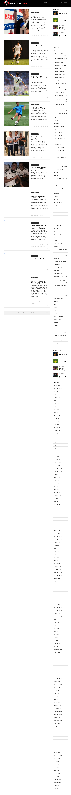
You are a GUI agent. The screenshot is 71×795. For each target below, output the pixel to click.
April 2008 (56, 770)
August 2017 (57, 510)
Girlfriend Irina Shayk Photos (62, 179)
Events (55, 141)
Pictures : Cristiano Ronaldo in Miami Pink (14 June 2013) (39, 108)
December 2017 (58, 501)
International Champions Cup (61, 189)
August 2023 (57, 400)
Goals (55, 182)
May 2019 (56, 453)
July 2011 (56, 655)
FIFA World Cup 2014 (59, 162)
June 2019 (56, 450)
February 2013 (57, 601)
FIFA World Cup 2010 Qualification (62, 154)
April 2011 (56, 664)
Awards (56, 44)
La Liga (56, 199)
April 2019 (56, 456)
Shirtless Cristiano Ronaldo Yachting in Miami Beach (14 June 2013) (38, 138)
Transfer (56, 325)
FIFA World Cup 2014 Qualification (62, 166)
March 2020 (57, 427)
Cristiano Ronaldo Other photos (61, 105)
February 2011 (57, 669)
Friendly (33, 215)
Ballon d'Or (56, 47)
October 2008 (57, 752)
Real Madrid (57, 270)
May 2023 (56, 409)
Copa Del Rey (57, 68)
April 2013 (56, 595)
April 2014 (56, 560)
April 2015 (56, 524)
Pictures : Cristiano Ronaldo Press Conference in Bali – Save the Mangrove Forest (38, 16)
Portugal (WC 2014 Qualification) (62, 250)
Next (47, 312)
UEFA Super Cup (58, 340)
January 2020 (57, 433)
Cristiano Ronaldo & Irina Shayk (38, 97)
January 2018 (57, 498)
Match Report (57, 219)
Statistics (56, 322)
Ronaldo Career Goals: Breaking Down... (62, 21)
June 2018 (56, 483)
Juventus (56, 196)
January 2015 (57, 533)
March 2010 (57, 702)
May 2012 (56, 628)
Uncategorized (57, 343)
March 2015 (57, 527)
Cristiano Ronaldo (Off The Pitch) (39, 35)
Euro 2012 (56, 129)
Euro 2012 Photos (58, 132)
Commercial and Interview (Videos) (39, 265)
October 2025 (57, 385)
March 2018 (57, 492)
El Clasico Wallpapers (59, 126)
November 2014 (58, 539)
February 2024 (57, 394)
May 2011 (56, 661)
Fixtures (56, 172)
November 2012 (58, 610)
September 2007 (58, 788)
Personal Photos (58, 234)
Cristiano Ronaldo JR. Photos (38, 244)
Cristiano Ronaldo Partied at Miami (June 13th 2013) (38, 168)
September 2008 (58, 755)
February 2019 (57, 462)
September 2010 (58, 684)
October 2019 (57, 439)
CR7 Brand (56, 80)
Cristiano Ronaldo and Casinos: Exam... (63, 15)
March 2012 (57, 634)
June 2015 (56, 519)
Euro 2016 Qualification (59, 138)
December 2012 (58, 607)
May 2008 (56, 767)
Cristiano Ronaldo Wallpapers (63, 114)
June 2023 (56, 406)
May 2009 (56, 732)
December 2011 (58, 643)
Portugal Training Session (60, 261)
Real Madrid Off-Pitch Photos (62, 281)
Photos (55, 240)
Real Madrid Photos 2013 (60, 288)
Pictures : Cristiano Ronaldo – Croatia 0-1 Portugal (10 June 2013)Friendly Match (39, 196)
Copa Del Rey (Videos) (59, 71)
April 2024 (56, 391)
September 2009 (58, 720)
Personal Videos (58, 237)
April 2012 (56, 631)
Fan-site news (57, 144)
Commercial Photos (58, 62)
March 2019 (57, 459)
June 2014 (56, 554)
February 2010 (57, 705)
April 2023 (56, 412)
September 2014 (58, 545)
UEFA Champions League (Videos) (61, 336)
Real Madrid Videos (58, 298)
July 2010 (56, 690)
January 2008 (57, 776)
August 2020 (57, 415)
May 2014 (56, 557)
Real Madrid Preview (59, 291)
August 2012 (57, 619)
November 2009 (58, 714)
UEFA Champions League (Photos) (61, 332)
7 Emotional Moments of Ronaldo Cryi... (62, 28)
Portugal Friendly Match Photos (61, 254)
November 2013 (58, 575)
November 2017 (58, 504)
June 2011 (56, 658)
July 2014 (56, 551)
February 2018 (57, 495)
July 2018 (56, 480)
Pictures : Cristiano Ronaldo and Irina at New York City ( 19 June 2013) (39, 78)
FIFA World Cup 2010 (59, 150)
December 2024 (58, 388)
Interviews (56, 193)
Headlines (56, 185)
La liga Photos (57, 205)
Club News (56, 50)
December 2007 (58, 779)
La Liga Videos (57, 208)
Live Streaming (57, 211)
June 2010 (56, 693)
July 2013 (56, 587)
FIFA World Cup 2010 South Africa (60, 158)
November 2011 (58, 646)
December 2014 (58, 536)
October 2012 (57, 613)
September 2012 (58, 616)
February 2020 (57, 430)
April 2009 (56, 735)
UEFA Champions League (60, 328)
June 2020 (56, 421)
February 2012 (57, 637)
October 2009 (57, 717)
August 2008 (57, 758)
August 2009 (57, 723)
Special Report (34, 301)
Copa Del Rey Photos (59, 77)
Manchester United (58, 217)
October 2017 (57, 507)
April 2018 (56, 489)
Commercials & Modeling (60, 65)
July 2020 (56, 418)
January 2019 (57, 465)
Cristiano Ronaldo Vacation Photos (61, 109)
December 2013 (58, 572)
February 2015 (57, 530)
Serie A (55, 307)
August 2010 (57, 687)
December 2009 (58, 711)
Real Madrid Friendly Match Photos (60, 277)
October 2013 (57, 578)
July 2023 (56, 403)
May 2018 (56, 486)
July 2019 (56, 448)
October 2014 (57, 542)
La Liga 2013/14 (58, 202)
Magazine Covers (58, 214)
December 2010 (58, 675)
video (32, 267)
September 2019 (58, 442)
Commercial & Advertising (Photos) (61, 54)
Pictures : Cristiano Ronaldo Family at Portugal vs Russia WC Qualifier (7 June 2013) (38, 227)
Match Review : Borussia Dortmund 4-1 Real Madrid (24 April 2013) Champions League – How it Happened (39, 281)
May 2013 (56, 593)
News (55, 222)
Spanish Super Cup (58, 316)
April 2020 (56, 424)
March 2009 (57, 738)
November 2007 (58, 782)
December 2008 (58, 746)
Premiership (57, 264)
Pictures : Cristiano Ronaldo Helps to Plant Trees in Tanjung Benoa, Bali (39, 47)
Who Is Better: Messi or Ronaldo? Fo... (63, 35)
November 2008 (58, 749)
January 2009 (57, 743)
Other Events (57, 228)
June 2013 (56, 590)
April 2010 (56, 699)
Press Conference (58, 267)
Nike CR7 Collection (59, 225)
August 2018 (57, 477)
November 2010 (58, 678)
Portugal (56, 246)
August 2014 (57, 548)
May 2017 (56, 513)
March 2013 (57, 598)
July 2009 (56, 726)
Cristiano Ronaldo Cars (59, 92)
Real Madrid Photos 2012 (60, 285)
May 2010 (56, 696)
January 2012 (57, 640)
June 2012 (56, 625)
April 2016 (56, 516)
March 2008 (57, 773)
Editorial (56, 120)
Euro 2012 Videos (58, 135)
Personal (56, 231)
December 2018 (58, 468)
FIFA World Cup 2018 (59, 169)
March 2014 (57, 563)
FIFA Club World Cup (59, 147)
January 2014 (57, 569)
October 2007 (57, 785)
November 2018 (58, 471)
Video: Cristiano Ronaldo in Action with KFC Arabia (38, 259)
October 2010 (57, 681)
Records (56, 301)
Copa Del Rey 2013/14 (59, 74)
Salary (55, 304)
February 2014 (57, 566)
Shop (55, 313)
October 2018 (57, 474)
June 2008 (56, 764)
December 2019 (58, 436)
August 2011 (57, 652)
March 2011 (57, 667)
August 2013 (57, 584)
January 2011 (57, 672)
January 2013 (57, 604)
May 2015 (56, 521)
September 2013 (58, 581)
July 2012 (56, 622)
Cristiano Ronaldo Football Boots (61, 96)
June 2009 (56, 729)
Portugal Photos (39, 215)
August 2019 (57, 445)
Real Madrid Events (58, 273)
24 (33, 312)
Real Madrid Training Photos (62, 294)
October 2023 (57, 397)
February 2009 (57, 741)
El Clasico (56, 123)
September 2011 (58, 649)
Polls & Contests (58, 243)
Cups (55, 117)
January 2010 (57, 708)
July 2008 (56, 761)
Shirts (55, 310)
